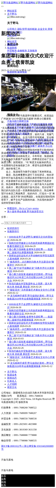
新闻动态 (12, 44)
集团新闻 (12, 47)
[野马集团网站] (28, 2)
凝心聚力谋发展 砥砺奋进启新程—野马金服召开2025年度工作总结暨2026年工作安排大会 (30, 277)
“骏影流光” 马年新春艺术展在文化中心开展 (32, 290)
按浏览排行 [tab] (13, 228)
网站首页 (12, 11)
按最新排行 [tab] (13, 231)
